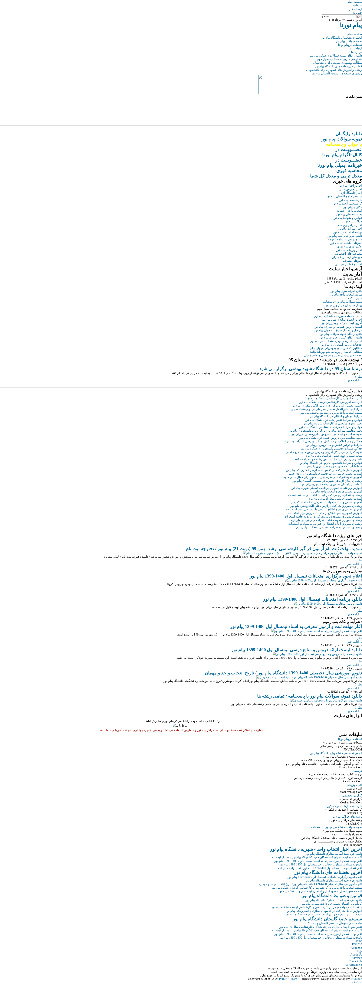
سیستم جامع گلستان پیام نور (344, 196)
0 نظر (358, 560)
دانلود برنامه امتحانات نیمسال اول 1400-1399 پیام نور (312, 599)
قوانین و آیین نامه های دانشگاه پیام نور (338, 66)
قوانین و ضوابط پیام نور (347, 217)
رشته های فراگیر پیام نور (346, 816)
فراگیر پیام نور (353, 221)
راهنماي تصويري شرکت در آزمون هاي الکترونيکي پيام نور (326, 505)
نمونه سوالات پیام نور (349, 41)
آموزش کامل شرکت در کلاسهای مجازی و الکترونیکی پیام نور (324, 470)
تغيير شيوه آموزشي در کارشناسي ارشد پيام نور (333, 423)
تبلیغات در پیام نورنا (350, 44)
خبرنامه (357, 12)
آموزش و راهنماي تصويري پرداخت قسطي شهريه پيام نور (326, 487)
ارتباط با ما (355, 48)
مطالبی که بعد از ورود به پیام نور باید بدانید (336, 351)
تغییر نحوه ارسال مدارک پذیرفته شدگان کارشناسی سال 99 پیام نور (320, 926)
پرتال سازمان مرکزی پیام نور (343, 305)
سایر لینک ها (354, 298)
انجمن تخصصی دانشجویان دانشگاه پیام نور (336, 753)
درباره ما (356, 52)
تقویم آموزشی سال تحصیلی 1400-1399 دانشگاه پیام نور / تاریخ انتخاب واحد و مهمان (283, 672)
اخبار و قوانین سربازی (348, 264)
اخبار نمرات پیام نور (350, 228)
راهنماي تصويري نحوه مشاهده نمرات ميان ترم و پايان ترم (326, 520)
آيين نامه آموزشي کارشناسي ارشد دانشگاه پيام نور (330, 402)
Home (358, 941)
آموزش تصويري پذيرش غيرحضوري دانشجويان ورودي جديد (325, 473)
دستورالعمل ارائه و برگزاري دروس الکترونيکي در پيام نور (326, 405)
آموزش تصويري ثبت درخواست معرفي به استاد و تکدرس (326, 502)
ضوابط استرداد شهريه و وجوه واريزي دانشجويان (332, 466)
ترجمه (358, 770)
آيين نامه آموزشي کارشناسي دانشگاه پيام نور (334, 398)
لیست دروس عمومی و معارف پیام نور (338, 326)
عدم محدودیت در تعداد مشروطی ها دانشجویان (333, 355)
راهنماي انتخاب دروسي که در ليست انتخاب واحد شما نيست (325, 495)
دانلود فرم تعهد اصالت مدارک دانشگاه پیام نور (334, 853)
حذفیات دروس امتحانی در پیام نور (341, 344)
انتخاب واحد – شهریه (349, 210)
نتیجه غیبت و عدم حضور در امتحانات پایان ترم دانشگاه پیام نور (323, 914)
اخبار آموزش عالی (350, 189)
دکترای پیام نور (353, 207)
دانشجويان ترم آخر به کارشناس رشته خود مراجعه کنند (328, 459)
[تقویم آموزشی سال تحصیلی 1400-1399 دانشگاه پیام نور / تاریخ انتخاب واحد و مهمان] (309, 677)
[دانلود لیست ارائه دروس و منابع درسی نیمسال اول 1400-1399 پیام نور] (317, 654)
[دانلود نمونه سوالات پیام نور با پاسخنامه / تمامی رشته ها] (326, 700)
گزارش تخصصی (352, 795)
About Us (356, 954)
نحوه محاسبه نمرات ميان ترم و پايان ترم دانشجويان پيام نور (325, 430)
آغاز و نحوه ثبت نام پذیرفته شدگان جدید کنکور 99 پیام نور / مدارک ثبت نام (317, 857)
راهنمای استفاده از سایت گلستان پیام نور (336, 73)
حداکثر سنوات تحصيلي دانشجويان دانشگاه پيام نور (331, 448)
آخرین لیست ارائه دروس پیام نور (341, 323)
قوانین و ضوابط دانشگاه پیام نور (332, 895)
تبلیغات (357, 5)
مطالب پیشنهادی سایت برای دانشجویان (337, 62)
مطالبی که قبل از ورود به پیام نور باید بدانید (335, 348)
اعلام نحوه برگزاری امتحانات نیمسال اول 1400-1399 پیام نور (306, 576)
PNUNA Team (288, 978)
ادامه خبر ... (354, 380)
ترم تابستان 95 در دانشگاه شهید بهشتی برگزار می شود (310, 368)
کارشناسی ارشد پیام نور (347, 203)
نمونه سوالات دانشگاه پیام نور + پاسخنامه (336, 827)
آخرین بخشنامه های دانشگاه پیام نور (328, 872)
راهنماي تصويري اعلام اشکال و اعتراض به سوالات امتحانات (325, 523)
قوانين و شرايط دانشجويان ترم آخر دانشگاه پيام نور (330, 462)
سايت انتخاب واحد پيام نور (346, 294)
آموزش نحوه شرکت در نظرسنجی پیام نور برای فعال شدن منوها (322, 477)
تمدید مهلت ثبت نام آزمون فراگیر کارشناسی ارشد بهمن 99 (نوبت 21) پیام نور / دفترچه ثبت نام (274, 548)
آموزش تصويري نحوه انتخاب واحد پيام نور (336, 491)
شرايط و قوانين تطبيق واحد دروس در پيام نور (334, 444)
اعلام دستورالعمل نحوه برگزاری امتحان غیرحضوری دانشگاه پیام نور (320, 891)
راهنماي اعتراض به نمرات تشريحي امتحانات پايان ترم (329, 527)
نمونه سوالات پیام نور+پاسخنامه (342, 301)
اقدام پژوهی (354, 784)
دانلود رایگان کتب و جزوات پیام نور (340, 337)
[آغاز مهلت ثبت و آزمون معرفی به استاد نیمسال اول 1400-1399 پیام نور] (317, 631)
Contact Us (355, 961)
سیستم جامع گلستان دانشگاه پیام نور (327, 918)
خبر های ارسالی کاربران (347, 257)
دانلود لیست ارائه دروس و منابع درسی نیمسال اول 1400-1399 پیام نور (296, 649)
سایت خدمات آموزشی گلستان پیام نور (338, 316)
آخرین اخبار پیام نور (350, 185)
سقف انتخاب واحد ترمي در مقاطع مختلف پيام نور (331, 412)
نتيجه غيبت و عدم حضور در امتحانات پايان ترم (333, 455)
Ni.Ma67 (356, 978)
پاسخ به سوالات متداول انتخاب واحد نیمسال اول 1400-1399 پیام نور (320, 864)
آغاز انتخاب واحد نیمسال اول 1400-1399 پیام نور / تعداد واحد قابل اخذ (320, 868)
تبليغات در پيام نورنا (350, 738)
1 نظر (358, 587)
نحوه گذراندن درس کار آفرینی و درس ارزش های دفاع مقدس (324, 452)
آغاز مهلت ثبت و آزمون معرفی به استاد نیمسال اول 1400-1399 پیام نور (296, 626)
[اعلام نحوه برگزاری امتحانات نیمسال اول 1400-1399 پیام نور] (323, 580)
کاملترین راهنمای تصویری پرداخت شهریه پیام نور (331, 903)
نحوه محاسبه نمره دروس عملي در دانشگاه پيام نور (330, 437)
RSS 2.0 (357, 944)
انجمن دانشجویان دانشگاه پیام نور (341, 37)
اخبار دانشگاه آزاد (351, 192)
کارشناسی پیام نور (350, 199)
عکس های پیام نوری (349, 246)
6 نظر (358, 376)
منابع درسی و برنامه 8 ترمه (345, 239)
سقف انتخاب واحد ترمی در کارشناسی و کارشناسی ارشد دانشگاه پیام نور (316, 887)
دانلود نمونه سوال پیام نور (346, 291)
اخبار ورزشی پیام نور (349, 250)
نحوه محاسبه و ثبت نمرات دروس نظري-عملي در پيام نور (326, 434)
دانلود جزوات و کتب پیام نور (345, 235)
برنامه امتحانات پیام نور (347, 232)
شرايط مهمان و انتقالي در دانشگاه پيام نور (336, 416)
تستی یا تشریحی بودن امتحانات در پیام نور (336, 341)
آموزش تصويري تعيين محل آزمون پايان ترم (335, 498)
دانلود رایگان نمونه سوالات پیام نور (341, 333)
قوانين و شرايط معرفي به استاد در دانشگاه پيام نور (330, 427)
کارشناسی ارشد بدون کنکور (344, 806)
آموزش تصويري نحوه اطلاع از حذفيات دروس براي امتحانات (325, 513)
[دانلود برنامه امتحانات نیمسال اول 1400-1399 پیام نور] (328, 603)
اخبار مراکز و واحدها (349, 225)
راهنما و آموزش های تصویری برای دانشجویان (334, 69)
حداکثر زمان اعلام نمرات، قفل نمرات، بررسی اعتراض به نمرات (322, 441)
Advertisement (353, 964)
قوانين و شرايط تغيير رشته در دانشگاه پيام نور (333, 419)
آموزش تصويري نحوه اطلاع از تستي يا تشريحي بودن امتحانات (324, 509)
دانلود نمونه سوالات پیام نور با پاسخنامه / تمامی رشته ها (309, 696)
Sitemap (357, 957)
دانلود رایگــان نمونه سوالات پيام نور (342, 139)
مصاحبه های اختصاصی (348, 253)
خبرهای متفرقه (352, 260)
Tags (359, 951)
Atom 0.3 (356, 947)
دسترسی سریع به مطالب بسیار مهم (339, 59)
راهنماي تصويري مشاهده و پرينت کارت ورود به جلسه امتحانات (323, 516)
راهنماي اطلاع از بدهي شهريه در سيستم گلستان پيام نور (327, 480)
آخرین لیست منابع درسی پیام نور (341, 319)
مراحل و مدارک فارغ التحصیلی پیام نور (338, 330)
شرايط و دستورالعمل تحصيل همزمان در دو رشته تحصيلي (326, 409)
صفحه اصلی (354, 1)
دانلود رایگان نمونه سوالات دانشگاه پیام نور (335, 55)
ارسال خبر (355, 9)
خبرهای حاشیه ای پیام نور (346, 242)
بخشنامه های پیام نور (349, 214)
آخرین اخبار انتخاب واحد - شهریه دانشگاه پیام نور (316, 849)
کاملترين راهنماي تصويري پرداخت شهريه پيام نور (331, 484)
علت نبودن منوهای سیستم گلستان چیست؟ (335, 923)
